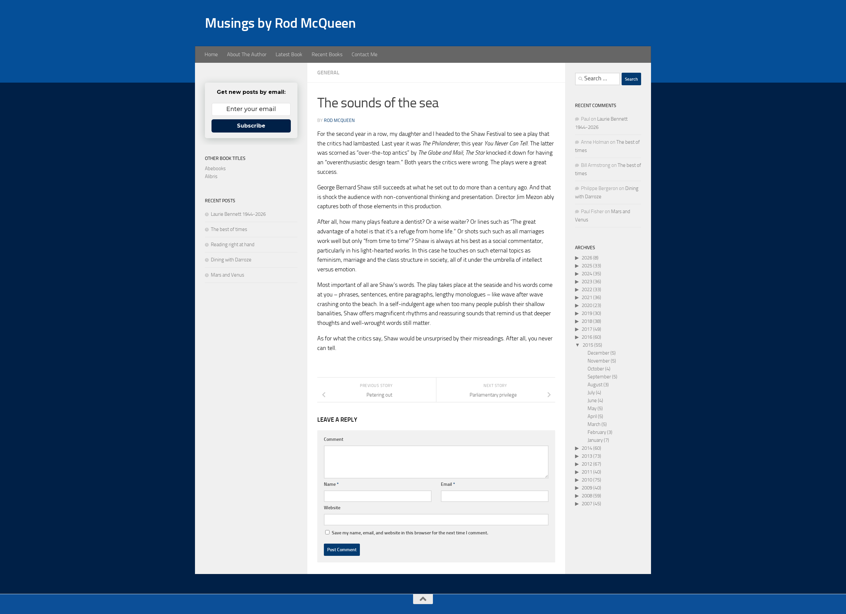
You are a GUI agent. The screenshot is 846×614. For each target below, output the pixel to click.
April (592, 416)
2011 (587, 472)
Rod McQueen (339, 120)
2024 (587, 274)
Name (331, 484)
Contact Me (364, 54)
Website (332, 508)
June (592, 400)
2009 (587, 488)
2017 (587, 329)
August (595, 385)
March (594, 424)
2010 (587, 480)
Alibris (211, 176)
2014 (587, 448)
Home (211, 54)
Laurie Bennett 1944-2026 (238, 214)
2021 (587, 297)
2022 (587, 289)
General (328, 72)
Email (448, 484)
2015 (588, 345)
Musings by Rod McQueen (280, 23)
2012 (587, 464)
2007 (587, 504)
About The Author (246, 54)
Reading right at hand (232, 245)
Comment (333, 439)
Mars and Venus (227, 275)
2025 (587, 266)
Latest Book (289, 54)
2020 (587, 305)
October (596, 369)
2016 (587, 337)
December (598, 353)
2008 (587, 496)
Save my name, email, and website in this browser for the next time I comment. (410, 533)
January (595, 440)
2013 (587, 456)
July (591, 393)
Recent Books (327, 54)
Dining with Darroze (231, 260)
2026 (587, 258)
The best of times (229, 229)
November (599, 361)
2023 (587, 282)
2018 (587, 321)
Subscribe (251, 126)
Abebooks (215, 169)
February (597, 432)
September (599, 377)
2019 (587, 313)
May (592, 408)
